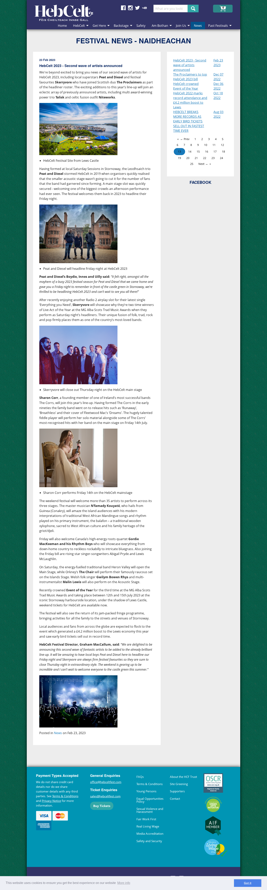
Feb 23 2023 (218, 62)
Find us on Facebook (123, 8)
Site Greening (179, 784)
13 (179, 151)
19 (179, 158)
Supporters (177, 791)
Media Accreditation (149, 833)
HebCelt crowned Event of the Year (186, 86)
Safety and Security (149, 841)
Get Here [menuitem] (99, 25)
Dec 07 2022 (218, 76)
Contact (175, 799)
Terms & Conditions (65, 796)
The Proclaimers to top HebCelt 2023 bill (190, 76)
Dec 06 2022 (218, 86)
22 (204, 158)
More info (123, 883)
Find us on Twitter (137, 8)
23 (213, 158)
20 (187, 158)
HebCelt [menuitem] (79, 25)
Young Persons (146, 791)
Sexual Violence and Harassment (149, 810)
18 (223, 151)
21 (196, 158)
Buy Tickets (101, 806)
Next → (203, 164)
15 (198, 151)
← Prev (184, 139)
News (58, 733)
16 (206, 151)
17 (215, 151)
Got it (247, 883)
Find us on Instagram (130, 8)
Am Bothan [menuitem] (160, 25)
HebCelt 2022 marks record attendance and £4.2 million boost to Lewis (190, 100)
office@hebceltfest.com (105, 782)
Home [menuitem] (62, 25)
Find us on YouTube (144, 8)
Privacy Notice (51, 801)
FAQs (140, 777)
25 (191, 164)
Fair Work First (146, 819)
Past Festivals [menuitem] (218, 25)
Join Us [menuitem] (181, 25)
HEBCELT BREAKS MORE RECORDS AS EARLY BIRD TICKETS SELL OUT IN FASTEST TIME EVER (188, 121)
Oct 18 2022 (218, 95)
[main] (100, 402)
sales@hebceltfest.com (105, 796)
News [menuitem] (198, 25)
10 (205, 145)
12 (222, 145)
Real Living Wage (147, 826)
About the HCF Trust (183, 777)
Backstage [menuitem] (121, 25)
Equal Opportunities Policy (149, 800)
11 (214, 145)
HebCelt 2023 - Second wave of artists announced (189, 65)
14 (189, 151)
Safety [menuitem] (140, 25)
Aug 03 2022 (218, 114)
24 (221, 158)
